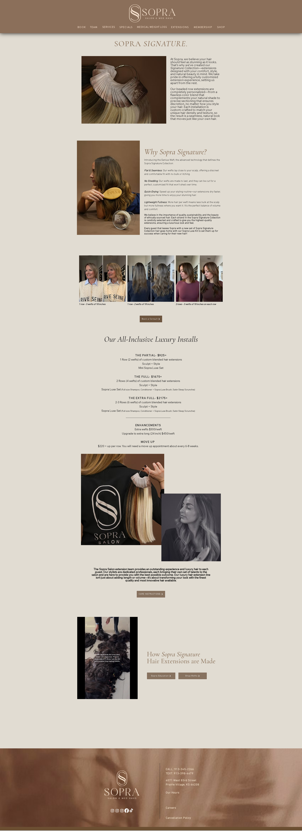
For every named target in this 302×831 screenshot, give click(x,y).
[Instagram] (112, 810)
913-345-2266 (184, 769)
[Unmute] (87, 695)
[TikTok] (131, 810)
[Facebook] (126, 810)
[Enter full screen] (133, 695)
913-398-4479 (183, 773)
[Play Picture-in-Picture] (128, 695)
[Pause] (81, 695)
